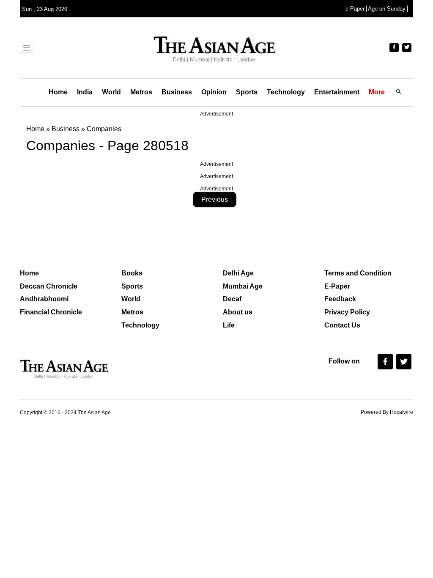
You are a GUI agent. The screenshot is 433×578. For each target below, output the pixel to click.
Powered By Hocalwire (387, 412)
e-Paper (354, 9)
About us (237, 312)
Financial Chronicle (51, 312)
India (85, 92)
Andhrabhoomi (44, 299)
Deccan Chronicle (48, 286)
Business (177, 92)
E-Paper (337, 286)
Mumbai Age (243, 286)
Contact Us (342, 325)
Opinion (214, 92)
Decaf (232, 299)
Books (132, 273)
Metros (141, 92)
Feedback (340, 299)
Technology (286, 92)
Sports (247, 92)
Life (229, 325)
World (111, 92)
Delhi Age (238, 273)
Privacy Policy (347, 312)
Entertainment (336, 92)
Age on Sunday (387, 9)
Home (58, 92)
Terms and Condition (358, 273)
